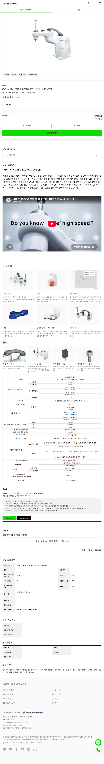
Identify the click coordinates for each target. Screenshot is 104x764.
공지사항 (55, 699)
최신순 (83, 550)
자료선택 (12, 155)
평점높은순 (97, 550)
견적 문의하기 (52, 133)
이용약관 (55, 703)
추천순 (90, 550)
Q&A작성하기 (9, 518)
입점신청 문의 (57, 690)
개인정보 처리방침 (9, 703)
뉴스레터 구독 (57, 694)
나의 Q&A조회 (24, 518)
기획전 (78, 9)
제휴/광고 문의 (8, 694)
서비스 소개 (7, 699)
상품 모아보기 (26, 9)
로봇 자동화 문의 (8, 690)
